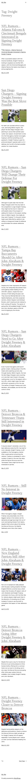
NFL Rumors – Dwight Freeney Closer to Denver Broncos (12, 703)
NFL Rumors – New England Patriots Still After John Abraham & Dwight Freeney (13, 557)
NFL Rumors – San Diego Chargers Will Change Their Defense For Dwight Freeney (13, 174)
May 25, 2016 (5, 72)
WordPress (17, 778)
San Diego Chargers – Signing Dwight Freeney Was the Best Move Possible (13, 97)
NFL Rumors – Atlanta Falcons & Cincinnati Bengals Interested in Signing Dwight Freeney (13, 35)
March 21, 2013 (5, 680)
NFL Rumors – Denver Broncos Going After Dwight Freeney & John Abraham (13, 634)
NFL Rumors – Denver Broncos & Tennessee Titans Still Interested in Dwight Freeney (13, 418)
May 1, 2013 (4, 532)
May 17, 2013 (4, 229)
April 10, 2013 (5, 609)
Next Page (23, 761)
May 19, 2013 (5, 150)
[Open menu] (26, 2)
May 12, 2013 (5, 468)
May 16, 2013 (5, 314)
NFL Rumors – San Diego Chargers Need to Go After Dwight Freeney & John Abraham (13, 339)
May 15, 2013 (5, 393)
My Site (3, 2)
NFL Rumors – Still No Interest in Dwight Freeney (13, 489)
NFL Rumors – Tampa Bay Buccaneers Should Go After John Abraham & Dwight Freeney (12, 255)
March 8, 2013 (5, 745)
